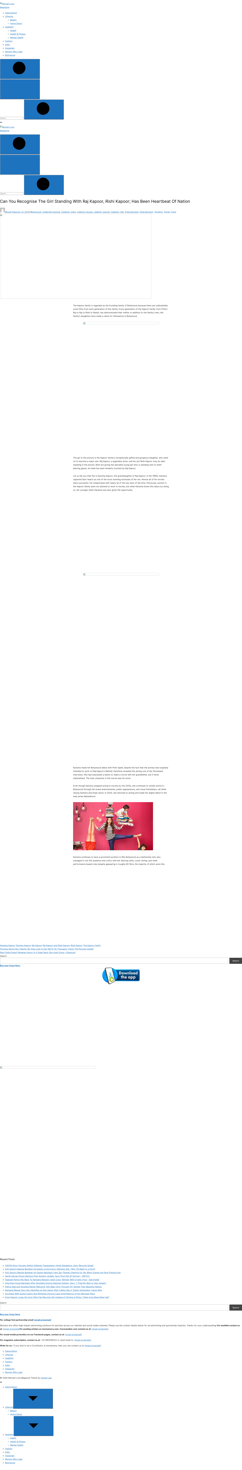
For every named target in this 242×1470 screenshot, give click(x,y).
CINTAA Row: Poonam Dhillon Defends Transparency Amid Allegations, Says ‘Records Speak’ (49, 1265)
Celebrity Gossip (85, 212)
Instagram (9, 48)
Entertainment (132, 212)
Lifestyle (9, 16)
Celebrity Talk (117, 212)
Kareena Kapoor (7, 945)
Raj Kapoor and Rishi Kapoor (56, 945)
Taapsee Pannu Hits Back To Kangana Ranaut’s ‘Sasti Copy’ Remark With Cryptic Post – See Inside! (52, 1279)
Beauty (13, 20)
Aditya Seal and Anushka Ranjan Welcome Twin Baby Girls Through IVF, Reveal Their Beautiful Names (53, 1286)
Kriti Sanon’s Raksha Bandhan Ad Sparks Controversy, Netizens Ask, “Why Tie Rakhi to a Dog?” (50, 1269)
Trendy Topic (170, 212)
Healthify (9, 27)
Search (3, 956)
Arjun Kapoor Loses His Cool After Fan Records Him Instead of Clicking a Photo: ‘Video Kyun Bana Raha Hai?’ (57, 1297)
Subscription (11, 13)
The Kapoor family (92, 945)
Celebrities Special (51, 212)
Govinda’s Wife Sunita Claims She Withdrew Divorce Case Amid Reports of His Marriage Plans (50, 1293)
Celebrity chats (68, 212)
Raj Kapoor (37, 945)
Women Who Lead (13, 51)
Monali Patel (11, 212)
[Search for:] (12, 118)
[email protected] (42, 1320)
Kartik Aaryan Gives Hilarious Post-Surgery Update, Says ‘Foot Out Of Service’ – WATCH (47, 1276)
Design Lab (46, 1378)
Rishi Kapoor (77, 945)
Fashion (8, 41)
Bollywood (10, 55)
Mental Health (16, 37)
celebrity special (102, 212)
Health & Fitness (17, 34)
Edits (7, 44)
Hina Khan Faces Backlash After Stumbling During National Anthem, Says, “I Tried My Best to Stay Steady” (56, 1283)
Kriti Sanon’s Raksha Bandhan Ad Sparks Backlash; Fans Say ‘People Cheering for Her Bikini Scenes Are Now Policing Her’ (63, 1272)
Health (13, 30)
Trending (158, 212)
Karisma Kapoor (23, 945)
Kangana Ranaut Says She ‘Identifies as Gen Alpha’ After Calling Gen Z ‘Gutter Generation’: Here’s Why (53, 1290)
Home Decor (16, 23)
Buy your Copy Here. (10, 965)
